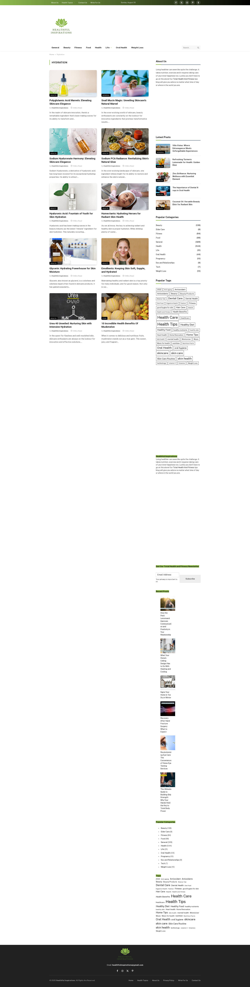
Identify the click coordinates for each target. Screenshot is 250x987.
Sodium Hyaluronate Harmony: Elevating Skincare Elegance (72, 160)
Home (51, 54)
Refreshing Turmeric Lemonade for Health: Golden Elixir (186, 162)
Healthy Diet (187, 324)
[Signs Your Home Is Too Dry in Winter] (167, 683)
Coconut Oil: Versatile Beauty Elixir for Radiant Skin (186, 203)
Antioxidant (180, 289)
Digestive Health (172, 303)
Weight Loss (137, 47)
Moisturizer (186, 339)
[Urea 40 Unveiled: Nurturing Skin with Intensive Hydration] (73, 306)
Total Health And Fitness (183, 79)
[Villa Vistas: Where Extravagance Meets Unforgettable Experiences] (163, 149)
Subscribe (190, 579)
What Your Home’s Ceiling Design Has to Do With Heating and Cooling (165, 663)
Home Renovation (176, 335)
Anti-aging (168, 290)
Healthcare (185, 318)
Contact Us (82, 3)
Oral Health (121, 47)
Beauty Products (187, 294)
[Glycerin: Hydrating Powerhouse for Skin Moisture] (73, 251)
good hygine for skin (165, 308)
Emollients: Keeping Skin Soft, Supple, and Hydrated (123, 270)
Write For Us (95, 3)
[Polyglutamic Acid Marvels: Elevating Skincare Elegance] (73, 83)
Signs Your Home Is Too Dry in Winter (165, 695)
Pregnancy (160, 259)
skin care (177, 353)
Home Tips (192, 334)
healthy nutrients (180, 330)
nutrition (176, 343)
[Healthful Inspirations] (61, 26)
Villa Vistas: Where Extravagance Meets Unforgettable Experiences (185, 148)
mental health (173, 339)
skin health (185, 358)
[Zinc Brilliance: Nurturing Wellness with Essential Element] (163, 177)
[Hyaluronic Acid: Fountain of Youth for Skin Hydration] (73, 196)
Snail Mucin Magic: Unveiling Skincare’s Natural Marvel (123, 102)
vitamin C (172, 363)
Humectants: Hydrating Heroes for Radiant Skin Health (121, 215)
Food (88, 47)
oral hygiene (181, 348)
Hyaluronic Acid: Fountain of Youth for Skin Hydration (71, 215)
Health (98, 47)
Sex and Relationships (165, 263)
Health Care (167, 317)
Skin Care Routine (166, 358)
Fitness (78, 47)
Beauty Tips (161, 299)
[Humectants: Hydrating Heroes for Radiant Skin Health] (125, 196)
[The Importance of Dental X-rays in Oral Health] (163, 191)
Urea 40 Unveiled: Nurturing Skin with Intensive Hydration (70, 325)
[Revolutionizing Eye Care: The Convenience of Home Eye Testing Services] (167, 743)
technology (161, 363)
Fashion (183, 303)
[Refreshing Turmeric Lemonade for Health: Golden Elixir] (163, 163)
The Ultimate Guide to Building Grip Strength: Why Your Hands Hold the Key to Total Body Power (165, 800)
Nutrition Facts (188, 343)
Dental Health (191, 298)
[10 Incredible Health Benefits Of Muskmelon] (125, 306)
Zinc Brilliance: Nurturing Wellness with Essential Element (184, 176)
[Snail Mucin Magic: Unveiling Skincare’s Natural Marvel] (125, 83)
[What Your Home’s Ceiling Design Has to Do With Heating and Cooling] (167, 646)
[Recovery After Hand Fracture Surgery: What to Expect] (167, 709)
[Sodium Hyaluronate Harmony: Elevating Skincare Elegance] (73, 141)
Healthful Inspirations (60, 108)
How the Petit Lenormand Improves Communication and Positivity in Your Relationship (165, 624)
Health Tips (167, 324)
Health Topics (67, 3)
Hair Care (180, 307)
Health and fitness (163, 312)
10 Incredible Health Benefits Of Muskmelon (119, 325)
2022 (159, 290)
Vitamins (182, 363)
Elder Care (160, 229)
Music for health (163, 343)
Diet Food (160, 303)
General (55, 47)
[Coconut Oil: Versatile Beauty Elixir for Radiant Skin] (163, 205)
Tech (158, 267)
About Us (54, 3)
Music (196, 339)
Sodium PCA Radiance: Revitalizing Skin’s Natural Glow (125, 160)
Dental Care (175, 298)
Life (107, 47)
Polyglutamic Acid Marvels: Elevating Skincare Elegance (70, 102)
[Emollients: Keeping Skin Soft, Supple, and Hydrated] (125, 251)
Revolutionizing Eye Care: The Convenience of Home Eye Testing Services (165, 760)
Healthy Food (163, 330)
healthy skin (194, 330)
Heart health (162, 335)
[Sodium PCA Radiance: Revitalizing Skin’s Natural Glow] (125, 141)
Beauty (67, 47)
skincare (162, 353)
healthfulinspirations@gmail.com (127, 965)
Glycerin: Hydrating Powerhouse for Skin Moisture (72, 270)
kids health (161, 339)
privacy (162, 579)
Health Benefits (180, 312)
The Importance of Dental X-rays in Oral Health (186, 188)
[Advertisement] (153, 26)
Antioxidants (162, 294)
